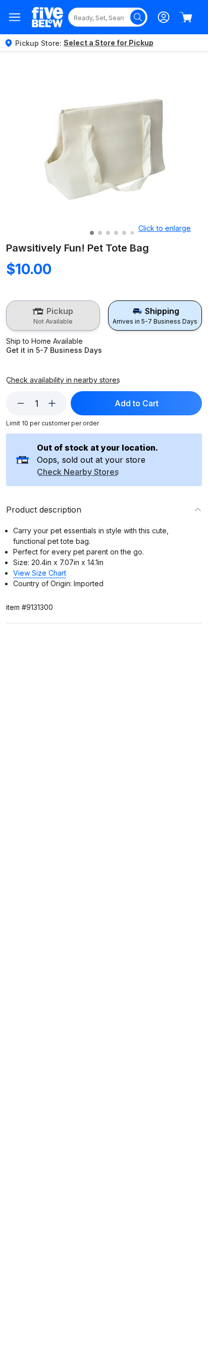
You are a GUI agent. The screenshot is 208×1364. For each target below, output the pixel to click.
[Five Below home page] (47, 17)
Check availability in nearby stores (63, 380)
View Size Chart (39, 573)
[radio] (53, 315)
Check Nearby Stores (78, 472)
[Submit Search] (137, 17)
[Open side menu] (15, 17)
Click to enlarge (164, 228)
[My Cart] (186, 17)
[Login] (163, 17)
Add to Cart (137, 403)
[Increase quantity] (52, 403)
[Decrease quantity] (21, 403)
